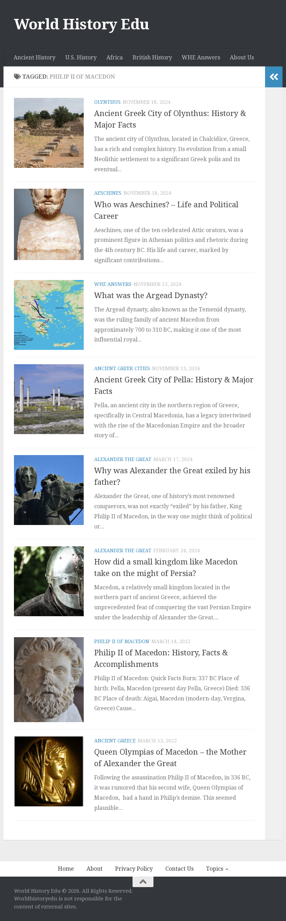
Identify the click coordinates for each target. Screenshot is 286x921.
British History (152, 57)
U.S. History (81, 57)
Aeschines (107, 193)
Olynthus (107, 102)
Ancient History (34, 57)
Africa (114, 57)
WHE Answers (201, 57)
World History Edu (81, 24)
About (94, 868)
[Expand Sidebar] (274, 76)
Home (66, 868)
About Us (242, 57)
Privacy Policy (134, 868)
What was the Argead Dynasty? (151, 295)
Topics (214, 868)
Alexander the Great (122, 459)
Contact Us (179, 868)
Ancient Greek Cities (122, 368)
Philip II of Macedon (121, 641)
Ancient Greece (115, 740)
